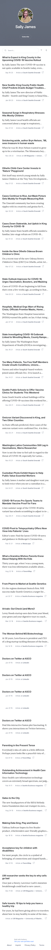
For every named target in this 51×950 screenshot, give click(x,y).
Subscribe (25, 37)
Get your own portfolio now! (24, 941)
